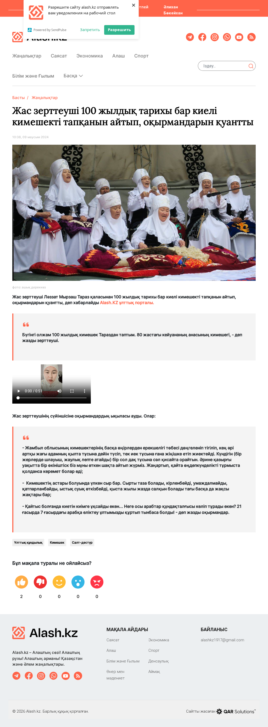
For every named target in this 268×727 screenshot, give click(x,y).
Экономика (89, 56)
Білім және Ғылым (33, 76)
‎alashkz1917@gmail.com (222, 639)
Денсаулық (158, 661)
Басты (18, 97)
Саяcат (59, 56)
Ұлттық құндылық (28, 542)
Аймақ (154, 671)
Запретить (90, 29)
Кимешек (57, 542)
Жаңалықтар (26, 56)
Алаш (118, 56)
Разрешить (119, 29)
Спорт (141, 56)
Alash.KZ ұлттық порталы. (127, 302)
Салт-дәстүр (82, 542)
